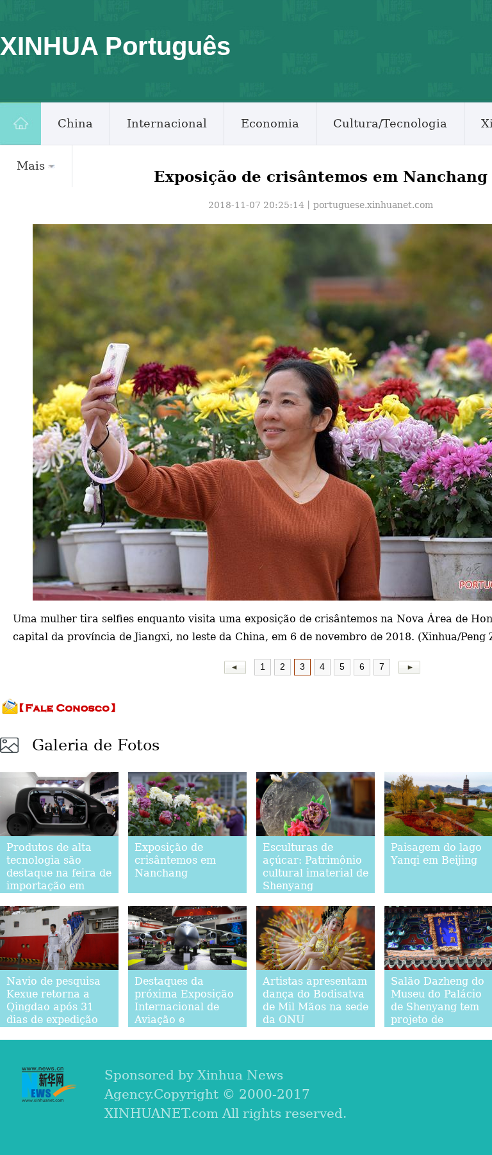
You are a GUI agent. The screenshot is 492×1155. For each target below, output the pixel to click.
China (75, 123)
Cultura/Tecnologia (390, 123)
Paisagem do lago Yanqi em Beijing (436, 853)
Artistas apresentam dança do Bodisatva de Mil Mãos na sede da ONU (315, 1000)
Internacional (167, 123)
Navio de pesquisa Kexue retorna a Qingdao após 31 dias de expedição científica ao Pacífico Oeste (53, 1013)
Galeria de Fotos (96, 745)
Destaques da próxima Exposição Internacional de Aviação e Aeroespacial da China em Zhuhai (184, 1013)
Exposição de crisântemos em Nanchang (175, 860)
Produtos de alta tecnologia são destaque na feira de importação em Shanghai (58, 873)
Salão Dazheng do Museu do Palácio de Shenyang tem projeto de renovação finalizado (437, 1013)
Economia (270, 123)
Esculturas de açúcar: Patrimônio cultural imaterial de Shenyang (315, 866)
